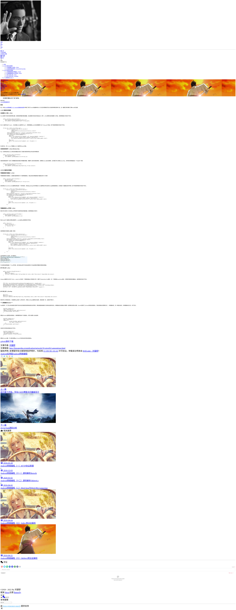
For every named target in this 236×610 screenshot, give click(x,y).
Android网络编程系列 (5, 102)
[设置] (1, 597)
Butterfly (17, 592)
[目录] (6, 597)
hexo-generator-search (11, 606)
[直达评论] (4, 597)
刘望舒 (12, 345)
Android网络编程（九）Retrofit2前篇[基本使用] (14, 107)
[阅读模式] (1, 595)
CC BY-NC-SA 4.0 (50, 351)
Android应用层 (23, 94)
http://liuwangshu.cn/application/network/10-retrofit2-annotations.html (37, 348)
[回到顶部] (8, 597)
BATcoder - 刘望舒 (4, 80)
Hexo (7, 592)
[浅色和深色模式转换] (4, 595)
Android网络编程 (20, 354)
